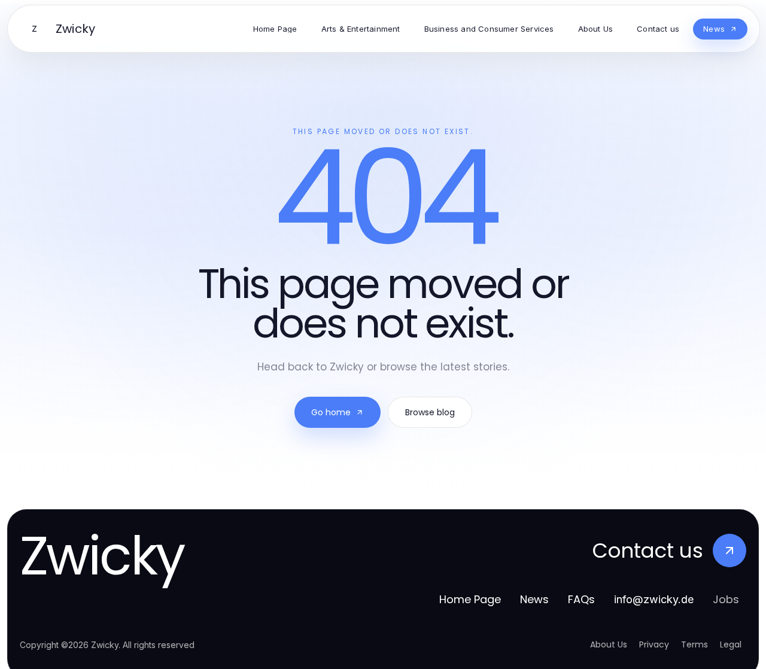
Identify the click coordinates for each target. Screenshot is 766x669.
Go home (331, 412)
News (534, 599)
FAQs (581, 599)
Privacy (654, 644)
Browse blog (430, 412)
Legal (730, 644)
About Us (608, 644)
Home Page (470, 599)
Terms (694, 644)
